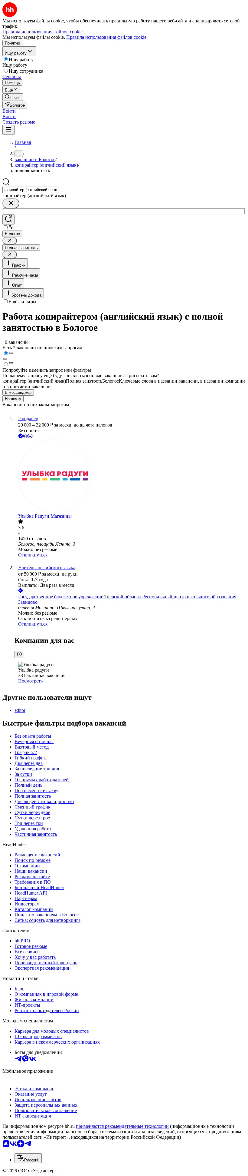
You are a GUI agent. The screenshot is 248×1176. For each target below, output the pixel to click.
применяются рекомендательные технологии (122, 1126)
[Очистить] (10, 203)
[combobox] (30, 190)
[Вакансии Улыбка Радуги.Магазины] (130, 476)
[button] (9, 111)
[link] (12, 97)
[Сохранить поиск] (8, 219)
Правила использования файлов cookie (106, 37)
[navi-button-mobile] (8, 130)
